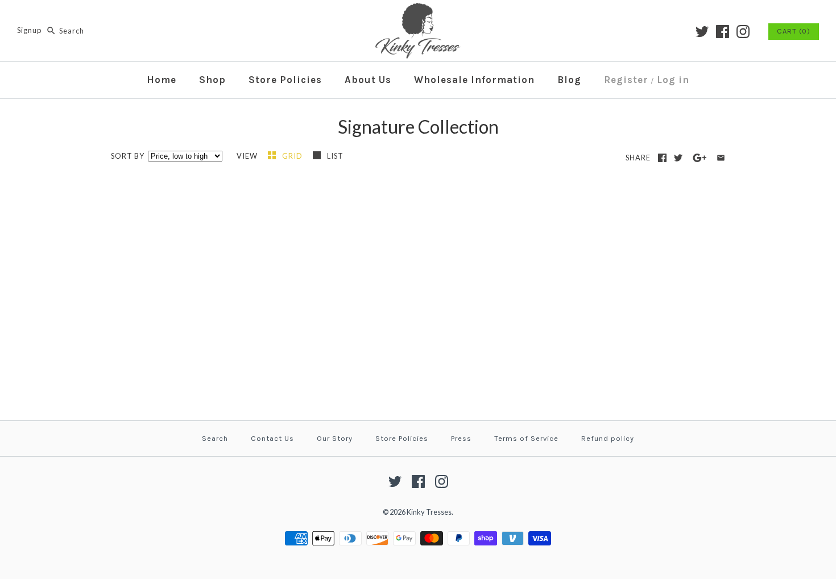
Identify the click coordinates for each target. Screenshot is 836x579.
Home (161, 79)
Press (461, 438)
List (335, 155)
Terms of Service (526, 438)
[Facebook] (722, 31)
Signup (29, 30)
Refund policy (607, 438)
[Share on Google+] (700, 158)
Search (215, 438)
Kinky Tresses (429, 511)
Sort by (127, 155)
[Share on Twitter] (678, 158)
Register (626, 79)
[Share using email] (721, 158)
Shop (212, 79)
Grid (293, 155)
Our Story (335, 438)
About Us (368, 79)
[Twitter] (702, 31)
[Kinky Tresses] (418, 10)
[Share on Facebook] (662, 158)
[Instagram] (743, 31)
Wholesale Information (474, 79)
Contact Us (272, 438)
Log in (673, 79)
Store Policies (285, 79)
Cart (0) (793, 31)
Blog (569, 79)
